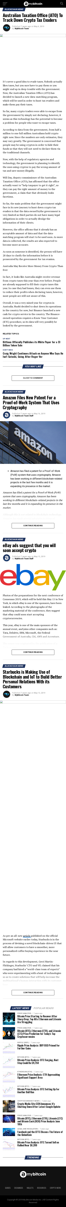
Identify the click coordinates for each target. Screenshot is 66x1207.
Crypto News (55, 1187)
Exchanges (18, 1187)
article (27, 935)
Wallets (30, 1187)
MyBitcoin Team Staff (24, 416)
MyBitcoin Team (22, 28)
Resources (41, 1187)
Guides (8, 1187)
